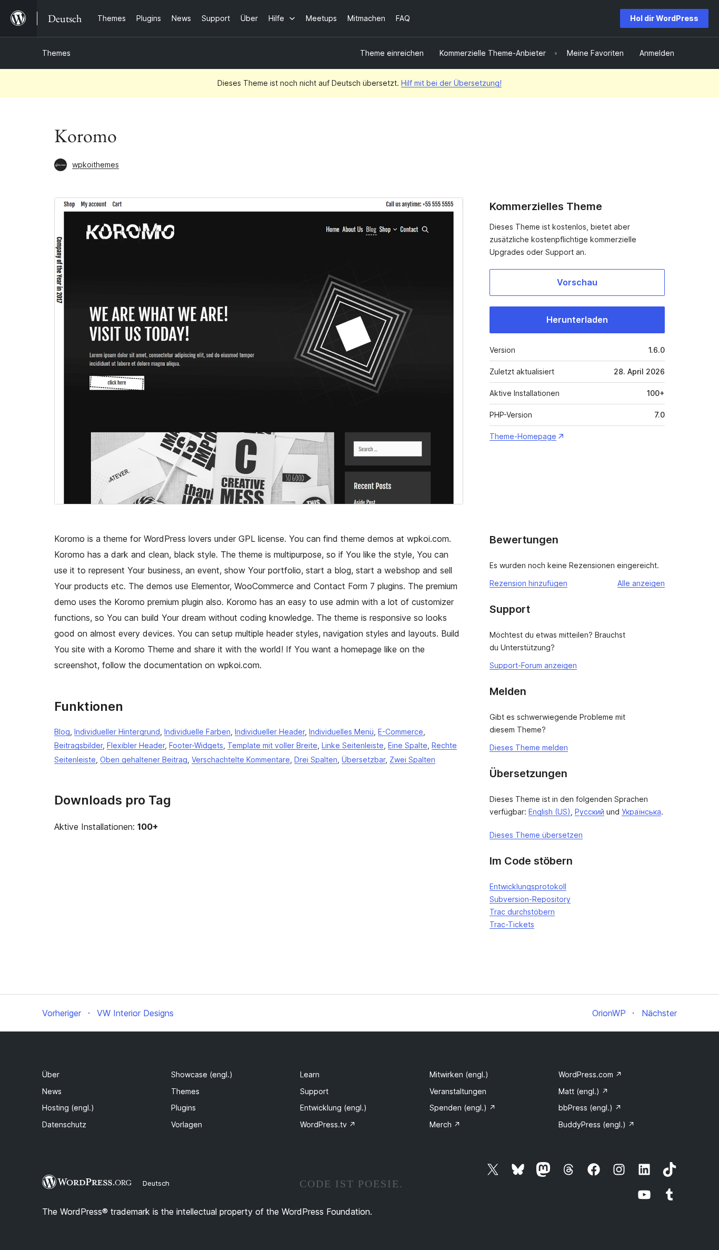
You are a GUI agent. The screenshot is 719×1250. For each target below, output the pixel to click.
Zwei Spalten (412, 759)
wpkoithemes (95, 164)
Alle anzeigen (641, 583)
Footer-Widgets (196, 745)
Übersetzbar (363, 759)
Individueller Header (270, 731)
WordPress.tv (328, 1124)
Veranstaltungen (458, 1091)
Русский (589, 811)
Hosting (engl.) (68, 1107)
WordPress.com (590, 1074)
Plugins (183, 1107)
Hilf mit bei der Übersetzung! (451, 82)
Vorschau (577, 282)
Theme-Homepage (523, 436)
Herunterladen (577, 319)
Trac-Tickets (512, 924)
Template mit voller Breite (272, 745)
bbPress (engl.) (590, 1107)
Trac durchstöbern (522, 911)
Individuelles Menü (341, 731)
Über (50, 1074)
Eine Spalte (407, 745)
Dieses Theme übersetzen (536, 834)
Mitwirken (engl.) (459, 1074)
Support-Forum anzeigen (533, 665)
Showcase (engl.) (202, 1074)
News (52, 1091)
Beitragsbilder (78, 745)
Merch (445, 1124)
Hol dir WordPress (664, 18)
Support (314, 1091)
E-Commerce (400, 731)
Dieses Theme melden (529, 747)
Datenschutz (64, 1124)
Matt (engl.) (583, 1091)
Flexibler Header (136, 745)
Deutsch (156, 1183)
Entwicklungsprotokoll (528, 886)
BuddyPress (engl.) (596, 1124)
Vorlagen (186, 1124)
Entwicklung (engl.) (333, 1107)
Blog (62, 731)
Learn (309, 1074)
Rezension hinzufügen (528, 583)
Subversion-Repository (530, 899)
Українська (641, 811)
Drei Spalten (315, 759)
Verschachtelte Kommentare (241, 759)
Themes (56, 52)
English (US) (549, 811)
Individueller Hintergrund (117, 731)
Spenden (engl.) (463, 1107)
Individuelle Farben (197, 731)
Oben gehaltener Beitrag (143, 759)
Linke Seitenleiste (353, 745)
